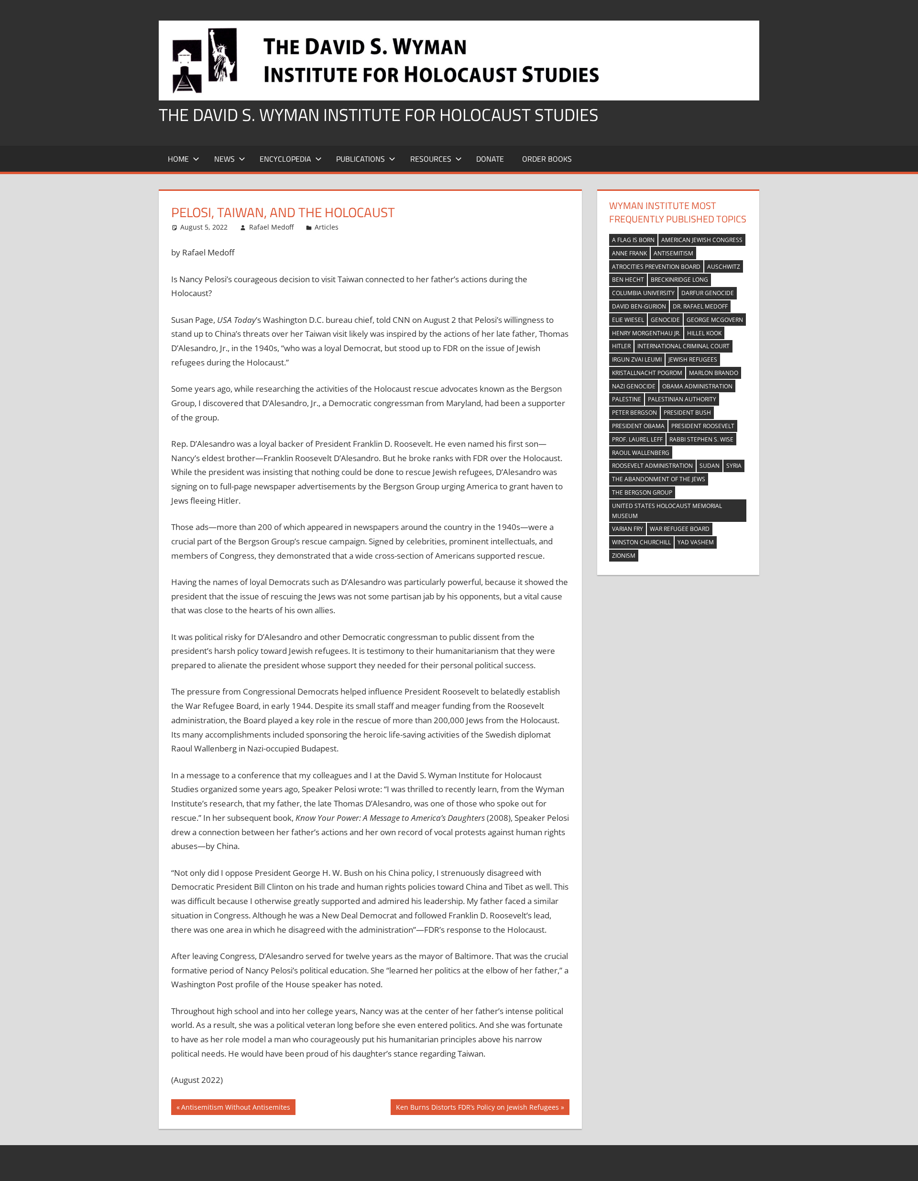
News (224, 159)
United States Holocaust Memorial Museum (667, 511)
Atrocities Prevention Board (656, 267)
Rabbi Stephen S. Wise (701, 439)
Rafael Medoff (271, 227)
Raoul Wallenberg (640, 453)
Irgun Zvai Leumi (637, 359)
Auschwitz (723, 267)
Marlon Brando (713, 373)
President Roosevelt (702, 426)
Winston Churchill (641, 542)
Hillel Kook (704, 333)
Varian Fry (627, 529)
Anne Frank (629, 253)
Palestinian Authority (682, 399)
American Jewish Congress (702, 240)
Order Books (547, 159)
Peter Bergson (634, 412)
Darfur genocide (707, 293)
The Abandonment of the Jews (658, 479)
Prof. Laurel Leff (637, 439)
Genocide (665, 320)
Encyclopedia (285, 159)
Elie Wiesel (628, 320)
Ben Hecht (628, 280)
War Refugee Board (680, 529)
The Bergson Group (642, 492)
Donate (490, 159)
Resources (430, 159)
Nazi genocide (634, 386)
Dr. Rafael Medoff (700, 306)
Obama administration (697, 386)
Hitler (621, 346)
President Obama (638, 426)
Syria (734, 466)
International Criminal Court (683, 346)
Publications (360, 159)
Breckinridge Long (679, 280)
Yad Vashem (696, 542)
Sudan (709, 466)
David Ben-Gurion (639, 306)
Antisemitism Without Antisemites (235, 1108)
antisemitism (673, 253)
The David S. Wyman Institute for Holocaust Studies (379, 114)
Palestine (626, 399)
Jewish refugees (692, 359)
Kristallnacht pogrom (647, 373)
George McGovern (715, 320)
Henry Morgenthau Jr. (646, 333)
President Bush (687, 412)
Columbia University (643, 293)
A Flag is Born (633, 240)
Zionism (623, 556)
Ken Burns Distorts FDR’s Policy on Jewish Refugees (477, 1108)
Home (178, 159)
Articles (327, 227)
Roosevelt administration (652, 466)
